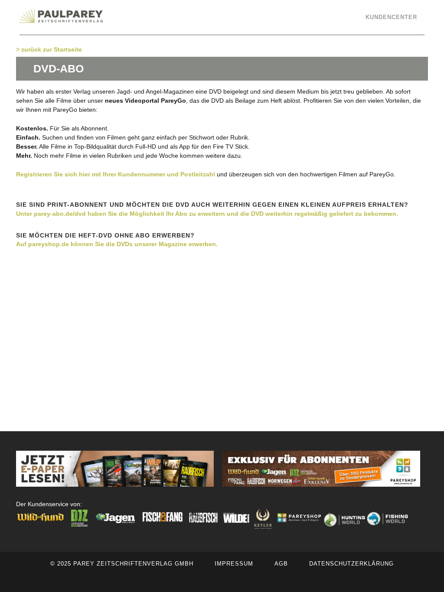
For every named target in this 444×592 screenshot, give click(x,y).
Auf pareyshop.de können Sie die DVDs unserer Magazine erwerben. (117, 244)
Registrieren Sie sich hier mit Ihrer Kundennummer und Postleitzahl (115, 174)
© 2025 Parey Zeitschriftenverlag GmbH (121, 563)
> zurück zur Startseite (49, 49)
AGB (281, 563)
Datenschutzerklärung (351, 563)
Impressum (234, 563)
